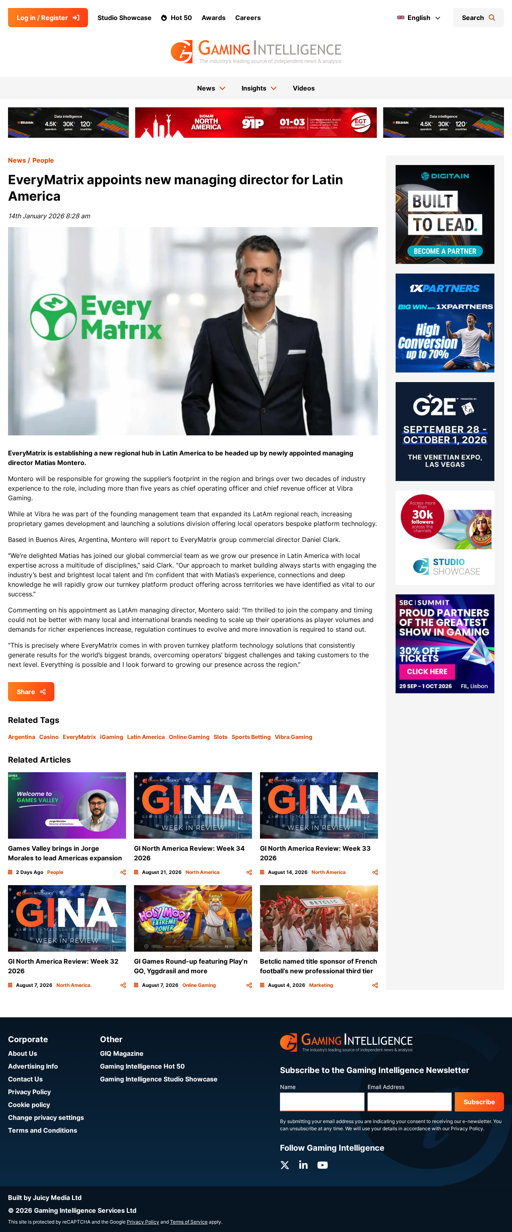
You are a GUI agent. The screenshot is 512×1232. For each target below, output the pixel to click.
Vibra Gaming (293, 736)
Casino (49, 736)
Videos (304, 88)
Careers (248, 18)
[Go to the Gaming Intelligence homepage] (256, 52)
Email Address (386, 1086)
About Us (22, 1053)
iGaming (111, 736)
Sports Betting (251, 736)
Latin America (146, 736)
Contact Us (25, 1079)
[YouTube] (322, 1165)
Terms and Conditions (42, 1130)
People (43, 160)
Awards (214, 18)
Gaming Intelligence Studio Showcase (159, 1079)
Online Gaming (189, 736)
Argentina (21, 736)
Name (288, 1086)
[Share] (123, 872)
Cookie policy (29, 1105)
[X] (285, 1165)
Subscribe (479, 1102)
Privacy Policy (29, 1092)
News (17, 160)
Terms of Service (189, 1222)
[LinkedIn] (303, 1165)
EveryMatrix (79, 736)
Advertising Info (33, 1066)
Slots (221, 736)
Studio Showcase (125, 18)
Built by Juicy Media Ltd (45, 1198)
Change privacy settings (46, 1117)
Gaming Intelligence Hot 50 (142, 1066)
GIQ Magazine (122, 1053)
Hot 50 (181, 18)
